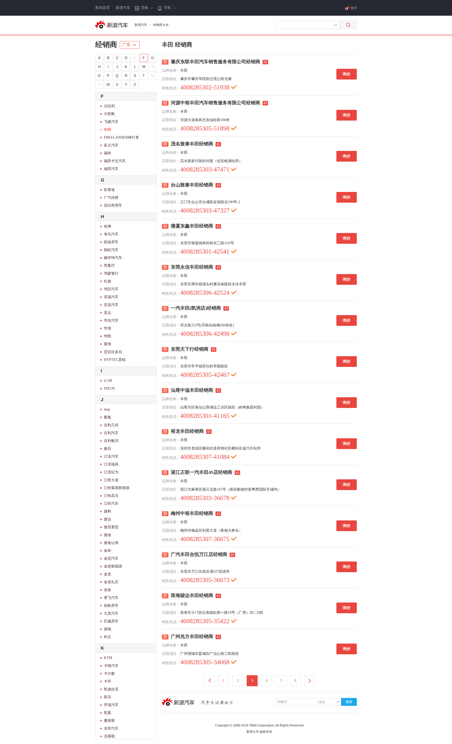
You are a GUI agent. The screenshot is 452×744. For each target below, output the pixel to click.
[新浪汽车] (112, 25)
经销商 (106, 45)
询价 (347, 74)
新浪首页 (102, 8)
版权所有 (266, 732)
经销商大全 (161, 25)
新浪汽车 (123, 8)
